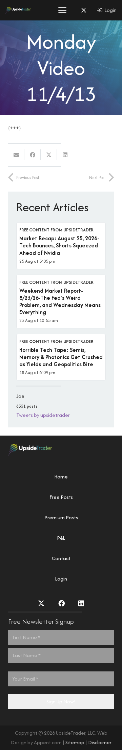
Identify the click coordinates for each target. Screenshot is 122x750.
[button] (62, 10)
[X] (83, 10)
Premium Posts (61, 517)
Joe (20, 396)
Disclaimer (99, 742)
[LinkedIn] (81, 603)
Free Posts (61, 497)
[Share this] (32, 154)
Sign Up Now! (61, 701)
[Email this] (16, 154)
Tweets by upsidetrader (43, 415)
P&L (61, 537)
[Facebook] (61, 603)
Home (61, 476)
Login (61, 578)
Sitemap (74, 742)
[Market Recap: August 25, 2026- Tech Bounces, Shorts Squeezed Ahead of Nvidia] (61, 245)
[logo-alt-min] (18, 10)
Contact (61, 558)
